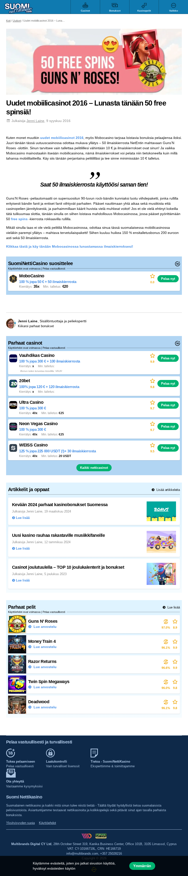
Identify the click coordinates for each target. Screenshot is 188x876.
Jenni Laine (35, 121)
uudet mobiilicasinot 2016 (61, 138)
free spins (19, 219)
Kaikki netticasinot (94, 468)
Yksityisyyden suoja (20, 823)
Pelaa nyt (168, 279)
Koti (8, 20)
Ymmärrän (142, 866)
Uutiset (17, 20)
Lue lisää (173, 607)
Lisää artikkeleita (167, 490)
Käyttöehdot (47, 823)
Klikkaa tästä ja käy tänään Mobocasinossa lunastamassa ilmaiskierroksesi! (69, 246)
